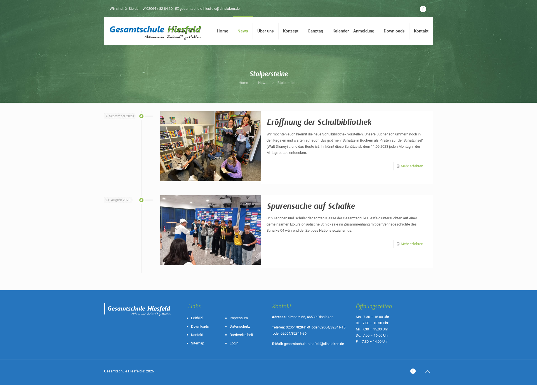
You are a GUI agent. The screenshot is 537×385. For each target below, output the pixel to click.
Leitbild (196, 318)
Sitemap (197, 343)
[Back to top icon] (427, 371)
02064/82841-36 (294, 333)
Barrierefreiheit (241, 335)
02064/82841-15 (332, 327)
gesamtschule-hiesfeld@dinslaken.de (210, 8)
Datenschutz (240, 326)
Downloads (200, 326)
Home (243, 83)
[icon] (423, 9)
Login (234, 343)
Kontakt (197, 335)
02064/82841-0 (298, 327)
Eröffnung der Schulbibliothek (319, 121)
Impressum (239, 318)
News (262, 83)
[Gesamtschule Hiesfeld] (156, 31)
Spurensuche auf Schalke (311, 205)
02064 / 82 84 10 (159, 8)
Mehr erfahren (412, 166)
